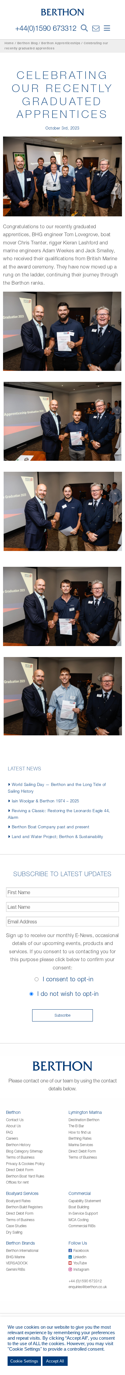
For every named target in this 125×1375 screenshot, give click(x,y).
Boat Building (79, 1207)
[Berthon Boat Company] (63, 11)
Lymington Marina (85, 1112)
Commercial (80, 1193)
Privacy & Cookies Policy (25, 1163)
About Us (13, 1126)
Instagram (81, 1269)
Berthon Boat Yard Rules (25, 1176)
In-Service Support (83, 1213)
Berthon (13, 1112)
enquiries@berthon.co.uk (88, 1286)
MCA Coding (79, 1219)
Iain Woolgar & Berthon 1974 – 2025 (45, 800)
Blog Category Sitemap (24, 1151)
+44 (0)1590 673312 (85, 1281)
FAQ (9, 1132)
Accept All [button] (55, 1361)
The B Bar (76, 1126)
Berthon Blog (27, 43)
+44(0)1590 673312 (45, 28)
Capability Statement (85, 1201)
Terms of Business (20, 1157)
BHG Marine (15, 1257)
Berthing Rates (80, 1138)
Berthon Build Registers (24, 1207)
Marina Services (81, 1144)
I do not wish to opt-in (68, 993)
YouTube (80, 1263)
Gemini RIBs (15, 1269)
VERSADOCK (17, 1263)
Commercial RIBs (82, 1226)
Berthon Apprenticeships (60, 43)
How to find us (80, 1132)
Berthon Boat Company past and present (50, 826)
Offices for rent (17, 1182)
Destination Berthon (84, 1119)
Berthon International (22, 1250)
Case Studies (16, 1226)
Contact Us (15, 1119)
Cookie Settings (24, 1361)
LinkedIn (79, 1257)
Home (9, 43)
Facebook (81, 1250)
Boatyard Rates (18, 1201)
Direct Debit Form (19, 1169)
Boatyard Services (22, 1193)
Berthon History (18, 1144)
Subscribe (62, 1015)
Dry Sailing (14, 1232)
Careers (12, 1138)
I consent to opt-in (68, 978)
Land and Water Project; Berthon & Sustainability (57, 836)
